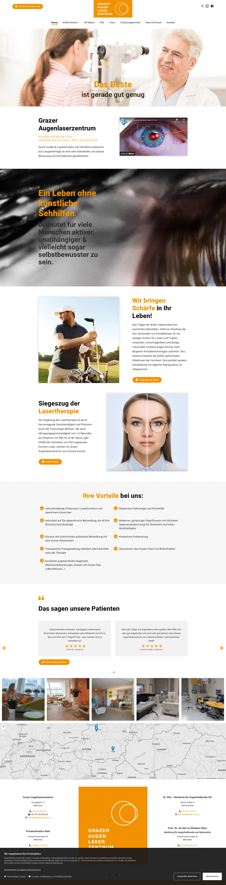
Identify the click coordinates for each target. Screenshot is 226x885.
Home (54, 22)
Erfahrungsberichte (130, 22)
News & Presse (153, 22)
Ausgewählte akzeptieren (187, 876)
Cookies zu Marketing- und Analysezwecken (51, 876)
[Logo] (113, 9)
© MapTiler (199, 778)
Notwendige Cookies (16, 876)
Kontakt (171, 22)
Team (112, 22)
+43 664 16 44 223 (39, 845)
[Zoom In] (3, 726)
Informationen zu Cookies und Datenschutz (22, 870)
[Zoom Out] (3, 730)
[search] (202, 6)
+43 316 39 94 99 (39, 811)
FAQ (102, 22)
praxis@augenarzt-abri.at (188, 814)
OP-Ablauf (89, 22)
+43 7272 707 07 (189, 811)
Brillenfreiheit (70, 22)
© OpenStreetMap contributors (214, 778)
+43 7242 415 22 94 (188, 845)
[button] (27, 6)
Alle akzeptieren (212, 876)
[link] (70, 22)
